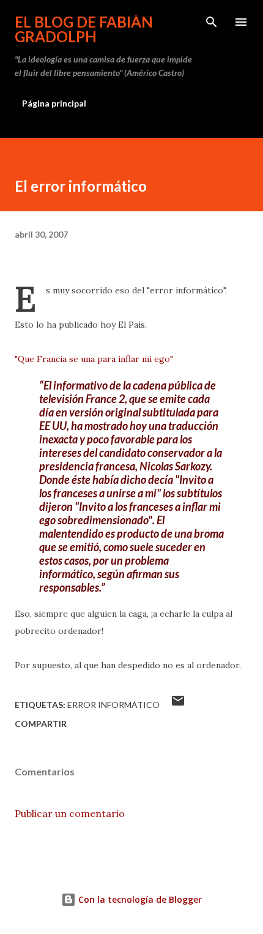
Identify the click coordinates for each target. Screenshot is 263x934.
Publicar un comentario (70, 813)
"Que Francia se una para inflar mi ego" (94, 358)
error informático (113, 704)
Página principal (54, 103)
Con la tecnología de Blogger (139, 899)
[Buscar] (211, 22)
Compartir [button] (41, 723)
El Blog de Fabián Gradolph (84, 29)
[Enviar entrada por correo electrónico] (178, 704)
